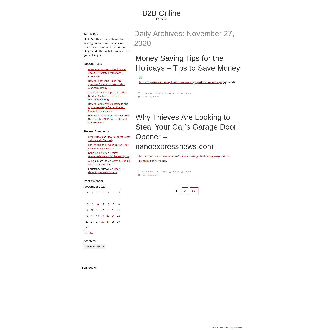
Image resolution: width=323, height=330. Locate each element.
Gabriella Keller (97, 152)
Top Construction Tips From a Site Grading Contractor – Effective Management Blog (107, 96)
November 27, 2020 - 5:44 (154, 93)
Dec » (92, 233)
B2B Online (161, 13)
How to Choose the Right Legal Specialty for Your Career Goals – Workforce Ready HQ (106, 84)
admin (176, 93)
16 (87, 215)
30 (87, 227)
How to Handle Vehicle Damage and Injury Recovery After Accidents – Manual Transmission (108, 107)
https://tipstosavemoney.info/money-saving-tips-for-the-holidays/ (180, 82)
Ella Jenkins (94, 144)
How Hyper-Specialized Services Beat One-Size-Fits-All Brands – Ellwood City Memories (109, 119)
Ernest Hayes (95, 136)
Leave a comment (151, 96)
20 (108, 215)
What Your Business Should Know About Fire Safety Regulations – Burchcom (107, 73)
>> (194, 190)
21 (113, 215)
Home (188, 93)
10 (92, 209)
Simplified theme (235, 327)
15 (118, 209)
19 (102, 215)
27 (108, 221)
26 (102, 221)
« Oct (86, 233)
